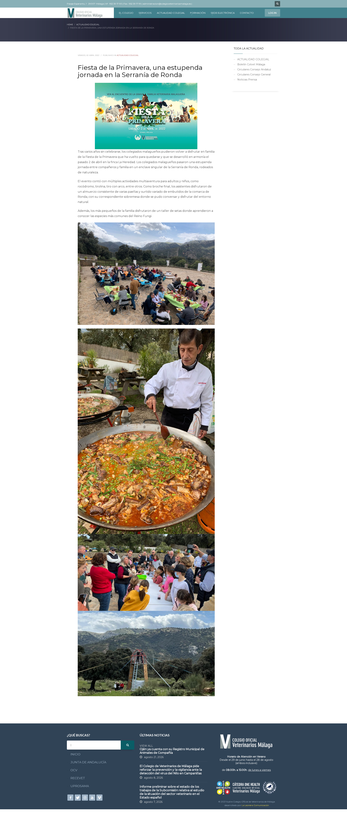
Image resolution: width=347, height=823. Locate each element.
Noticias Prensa (247, 79)
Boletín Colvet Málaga (251, 64)
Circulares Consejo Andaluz (254, 69)
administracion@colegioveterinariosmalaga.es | (167, 3)
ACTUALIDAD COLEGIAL (128, 55)
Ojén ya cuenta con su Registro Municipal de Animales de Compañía (172, 750)
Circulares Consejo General (254, 74)
